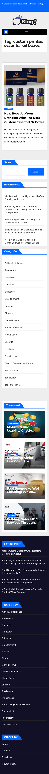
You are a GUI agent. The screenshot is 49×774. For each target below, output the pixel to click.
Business (8, 108)
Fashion (9, 306)
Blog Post (7, 757)
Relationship (11, 356)
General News (12, 320)
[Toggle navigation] (27, 32)
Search (8, 162)
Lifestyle (9, 342)
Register (6, 751)
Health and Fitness (14, 327)
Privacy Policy (9, 764)
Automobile (10, 270)
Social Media (11, 370)
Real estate (10, 349)
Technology (10, 378)
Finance (9, 313)
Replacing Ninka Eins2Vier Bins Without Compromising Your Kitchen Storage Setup (23, 209)
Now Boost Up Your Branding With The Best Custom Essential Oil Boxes (24, 118)
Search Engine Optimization (19, 363)
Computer (10, 284)
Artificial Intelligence (15, 263)
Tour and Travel (12, 385)
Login (5, 744)
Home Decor (11, 335)
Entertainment (12, 299)
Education (10, 292)
